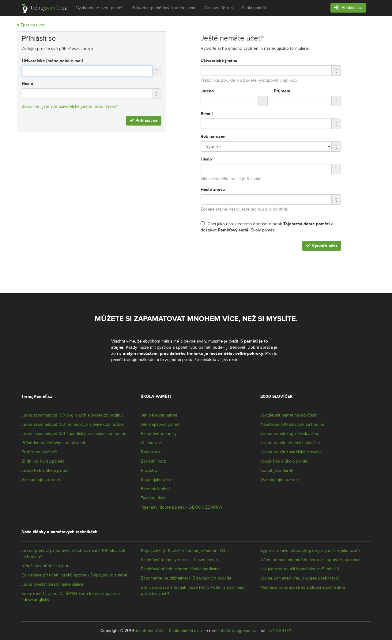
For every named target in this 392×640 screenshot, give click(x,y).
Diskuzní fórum (218, 8)
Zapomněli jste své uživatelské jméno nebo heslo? (69, 106)
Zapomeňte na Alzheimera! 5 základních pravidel (186, 578)
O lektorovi (151, 442)
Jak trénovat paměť (159, 415)
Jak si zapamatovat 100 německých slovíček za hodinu (73, 424)
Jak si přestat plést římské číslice (52, 584)
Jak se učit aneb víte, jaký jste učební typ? (299, 578)
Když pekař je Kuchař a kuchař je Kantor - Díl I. (184, 550)
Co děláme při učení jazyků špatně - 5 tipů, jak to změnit (74, 575)
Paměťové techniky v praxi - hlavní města (179, 559)
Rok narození (214, 136)
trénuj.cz (48, 8)
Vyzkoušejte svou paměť (99, 8)
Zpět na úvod (32, 25)
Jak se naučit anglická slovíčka (289, 433)
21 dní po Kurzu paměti (43, 461)
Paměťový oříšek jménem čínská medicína (180, 569)
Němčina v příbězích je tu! (45, 566)
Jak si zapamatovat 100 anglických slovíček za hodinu (72, 415)
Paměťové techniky (159, 433)
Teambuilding (153, 498)
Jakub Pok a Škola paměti (45, 470)
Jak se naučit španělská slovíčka (291, 452)
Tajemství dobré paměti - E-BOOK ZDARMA (181, 507)
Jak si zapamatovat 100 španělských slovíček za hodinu (73, 433)
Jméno (207, 91)
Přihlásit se (351, 7)
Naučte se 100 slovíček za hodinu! (292, 424)
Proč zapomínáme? (39, 452)
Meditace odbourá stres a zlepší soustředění (302, 587)
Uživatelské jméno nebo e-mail (52, 61)
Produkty (149, 470)
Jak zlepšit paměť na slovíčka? (288, 415)
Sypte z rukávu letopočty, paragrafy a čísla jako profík (310, 550)
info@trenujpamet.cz (238, 630)
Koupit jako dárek (157, 479)
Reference (151, 452)
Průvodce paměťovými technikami (163, 8)
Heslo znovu (213, 189)
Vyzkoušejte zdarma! (41, 479)
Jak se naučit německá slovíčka (290, 442)
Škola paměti (254, 8)
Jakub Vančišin (149, 630)
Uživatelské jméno (219, 60)
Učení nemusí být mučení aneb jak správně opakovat (310, 559)
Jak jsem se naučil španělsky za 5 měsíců (299, 569)
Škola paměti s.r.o (185, 630)
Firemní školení (155, 489)
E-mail (207, 113)
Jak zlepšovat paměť (160, 424)
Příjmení (282, 91)
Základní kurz (153, 461)
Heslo (27, 83)
